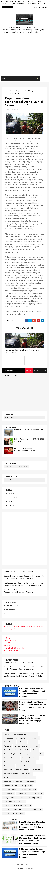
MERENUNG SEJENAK (14, 648)
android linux (9, 626)
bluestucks (10, 610)
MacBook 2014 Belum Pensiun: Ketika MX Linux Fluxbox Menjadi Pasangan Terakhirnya (23, 591)
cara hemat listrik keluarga (14, 801)
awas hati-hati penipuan (13, 782)
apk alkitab (8, 770)
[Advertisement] (24, 48)
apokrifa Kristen (22, 770)
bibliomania (21, 794)
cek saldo (10, 614)
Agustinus (32, 742)
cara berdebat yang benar (30, 798)
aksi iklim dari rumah (30, 758)
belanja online (26, 786)
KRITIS (7, 645)
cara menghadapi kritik (12, 809)
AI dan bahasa (9, 742)
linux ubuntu (19, 629)
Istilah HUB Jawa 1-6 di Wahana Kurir (28, 430)
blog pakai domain (23, 626)
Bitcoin (35, 750)
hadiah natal (22, 466)
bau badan (30, 782)
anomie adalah (23, 766)
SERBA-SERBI (10, 643)
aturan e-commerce (26, 778)
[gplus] (43, 7)
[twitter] (39, 7)
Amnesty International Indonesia (26, 746)
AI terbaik (21, 742)
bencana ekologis (10, 789)
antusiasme (37, 766)
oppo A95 (10, 505)
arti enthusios (36, 770)
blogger (29, 370)
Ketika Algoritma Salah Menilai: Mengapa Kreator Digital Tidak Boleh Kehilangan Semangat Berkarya (24, 584)
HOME (7, 638)
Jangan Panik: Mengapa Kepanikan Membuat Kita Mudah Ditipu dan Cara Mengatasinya (24, 577)
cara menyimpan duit (33, 809)
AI (35, 734)
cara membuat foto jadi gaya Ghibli (17, 805)
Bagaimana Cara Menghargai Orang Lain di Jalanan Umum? (22, 351)
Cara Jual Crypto (10, 754)
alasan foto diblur (10, 762)
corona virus (37, 626)
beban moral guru (10, 786)
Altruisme (7, 746)
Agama (6, 734)
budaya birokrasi (36, 794)
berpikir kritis (9, 794)
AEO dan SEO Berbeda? (22, 734)
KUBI (13, 205)
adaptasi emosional (11, 758)
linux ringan (11, 493)
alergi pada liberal (28, 762)
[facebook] (36, 7)
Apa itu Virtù (24, 750)
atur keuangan (9, 778)
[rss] (34, 7)
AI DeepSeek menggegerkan (15, 738)
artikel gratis (12, 606)
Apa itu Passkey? (10, 750)
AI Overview (34, 738)
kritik (13, 91)
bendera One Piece (28, 789)
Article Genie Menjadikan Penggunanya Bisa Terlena (25, 449)
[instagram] (46, 7)
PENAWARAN (10, 640)
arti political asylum (11, 774)
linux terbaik (11, 497)
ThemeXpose (28, 868)
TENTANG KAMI (11, 650)
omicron (9, 501)
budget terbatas (10, 798)
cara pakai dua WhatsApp (13, 813)
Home (7, 91)
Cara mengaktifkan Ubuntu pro (31, 754)
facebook (42, 370)
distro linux (10, 466)
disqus (35, 370)
